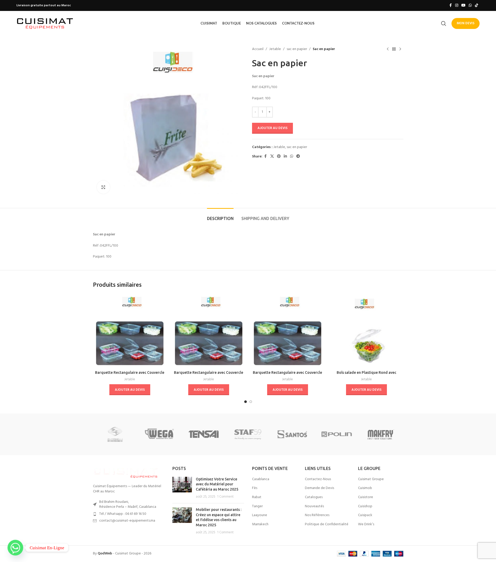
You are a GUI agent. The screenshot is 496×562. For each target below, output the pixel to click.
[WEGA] (159, 434)
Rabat (256, 497)
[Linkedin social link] (285, 156)
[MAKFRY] (381, 434)
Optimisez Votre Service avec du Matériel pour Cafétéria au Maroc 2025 (217, 484)
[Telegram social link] (298, 156)
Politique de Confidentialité (326, 524)
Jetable (275, 49)
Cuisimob (365, 488)
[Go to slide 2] (250, 401)
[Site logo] (45, 23)
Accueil (257, 49)
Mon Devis (465, 23)
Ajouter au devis (272, 128)
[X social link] (272, 156)
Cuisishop (365, 506)
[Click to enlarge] (103, 187)
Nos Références (317, 515)
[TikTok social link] (476, 5)
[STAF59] (248, 434)
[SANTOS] (292, 434)
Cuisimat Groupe (371, 479)
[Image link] (125, 472)
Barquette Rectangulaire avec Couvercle (129, 372)
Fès (254, 488)
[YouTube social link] (463, 5)
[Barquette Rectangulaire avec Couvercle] (130, 331)
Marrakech (260, 524)
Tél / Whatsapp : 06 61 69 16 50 (122, 514)
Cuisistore (365, 497)
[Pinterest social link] (278, 156)
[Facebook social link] (450, 5)
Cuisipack (365, 515)
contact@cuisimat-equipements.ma (127, 521)
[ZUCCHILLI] (115, 434)
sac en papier (297, 49)
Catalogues (314, 497)
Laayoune (259, 515)
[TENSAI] (203, 434)
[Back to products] (394, 49)
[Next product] (400, 49)
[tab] (220, 216)
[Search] (443, 23)
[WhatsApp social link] (470, 5)
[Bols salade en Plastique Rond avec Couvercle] (366, 331)
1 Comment (225, 496)
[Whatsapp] (15, 547)
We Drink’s (366, 524)
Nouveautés (314, 506)
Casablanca (260, 479)
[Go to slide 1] (245, 401)
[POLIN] (337, 434)
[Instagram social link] (457, 5)
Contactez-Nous (318, 479)
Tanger (257, 506)
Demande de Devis (319, 488)
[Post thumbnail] (182, 488)
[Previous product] (388, 49)
